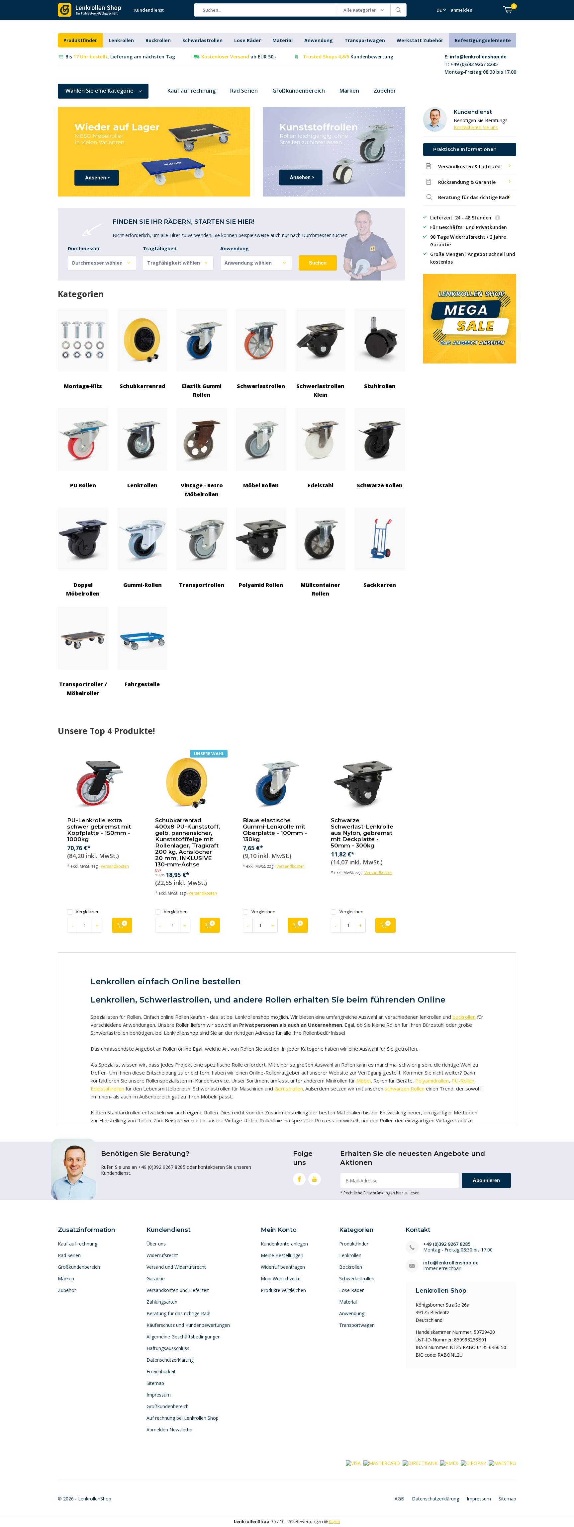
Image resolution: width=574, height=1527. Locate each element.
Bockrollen (158, 40)
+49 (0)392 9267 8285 (446, 1244)
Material (282, 40)
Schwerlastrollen (202, 40)
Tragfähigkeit (160, 249)
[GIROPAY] (473, 1462)
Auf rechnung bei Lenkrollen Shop (182, 1418)
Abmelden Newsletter (169, 1429)
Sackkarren (379, 585)
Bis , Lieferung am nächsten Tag (120, 56)
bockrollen (464, 1016)
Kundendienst (149, 10)
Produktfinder (80, 40)
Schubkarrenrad (142, 386)
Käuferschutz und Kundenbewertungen (188, 1325)
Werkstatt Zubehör (420, 40)
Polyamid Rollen (261, 585)
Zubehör (385, 90)
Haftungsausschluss (167, 1348)
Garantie (155, 1278)
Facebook (299, 1179)
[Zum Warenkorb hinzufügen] (122, 925)
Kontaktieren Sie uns (476, 127)
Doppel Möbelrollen (83, 589)
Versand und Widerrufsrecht (176, 1267)
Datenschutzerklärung (170, 1360)
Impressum (158, 1395)
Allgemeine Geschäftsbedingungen (183, 1336)
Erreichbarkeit (161, 1371)
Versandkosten (115, 866)
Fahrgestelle (142, 684)
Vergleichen (88, 912)
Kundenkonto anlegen (284, 1244)
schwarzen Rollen (405, 1088)
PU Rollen (83, 485)
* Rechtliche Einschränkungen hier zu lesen (380, 1192)
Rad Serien (244, 90)
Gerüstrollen (288, 1088)
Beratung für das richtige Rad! (178, 1313)
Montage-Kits (83, 386)
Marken (349, 90)
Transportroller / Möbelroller (83, 688)
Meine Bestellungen (282, 1255)
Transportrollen (201, 585)
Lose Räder (247, 40)
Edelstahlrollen (107, 1088)
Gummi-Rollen (142, 585)
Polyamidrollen (432, 1080)
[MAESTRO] (502, 1462)
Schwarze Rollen (380, 485)
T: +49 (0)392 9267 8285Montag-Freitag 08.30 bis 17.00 (480, 64)
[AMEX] (449, 1462)
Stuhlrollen (380, 386)
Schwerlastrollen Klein (320, 390)
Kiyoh (334, 1521)
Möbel (363, 1080)
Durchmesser (84, 249)
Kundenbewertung (348, 56)
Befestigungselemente (483, 40)
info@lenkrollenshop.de (450, 1262)
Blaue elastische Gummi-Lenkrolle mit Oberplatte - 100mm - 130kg (275, 830)
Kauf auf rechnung (191, 90)
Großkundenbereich (298, 90)
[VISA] (353, 1462)
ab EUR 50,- (239, 56)
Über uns (156, 1244)
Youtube (314, 1179)
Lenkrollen (121, 40)
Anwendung (318, 40)
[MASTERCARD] (381, 1462)
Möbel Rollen (261, 485)
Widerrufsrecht (162, 1255)
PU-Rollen (462, 1080)
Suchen (399, 10)
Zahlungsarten (161, 1302)
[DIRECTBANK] (420, 1462)
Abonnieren (486, 1180)
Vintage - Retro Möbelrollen (202, 490)
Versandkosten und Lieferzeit (177, 1290)
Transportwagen (364, 40)
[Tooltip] (497, 218)
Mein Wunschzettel (281, 1278)
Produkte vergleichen (283, 1290)
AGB (399, 1498)
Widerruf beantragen (283, 1267)
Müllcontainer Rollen (320, 589)
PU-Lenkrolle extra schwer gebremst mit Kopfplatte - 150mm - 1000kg (99, 830)
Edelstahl (321, 485)
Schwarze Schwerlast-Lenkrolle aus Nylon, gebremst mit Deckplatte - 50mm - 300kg (362, 833)
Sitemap (155, 1383)
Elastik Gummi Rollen (202, 390)
